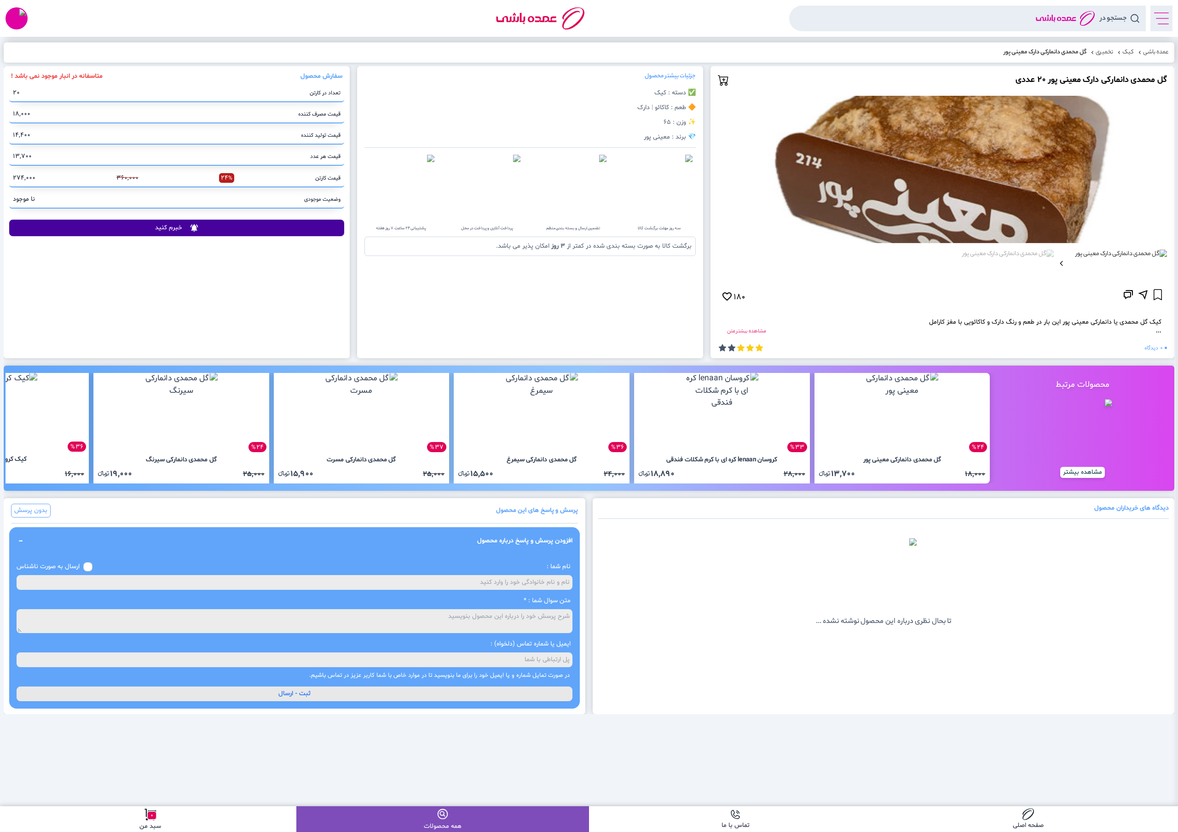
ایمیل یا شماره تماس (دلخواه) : (531, 644)
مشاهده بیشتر (1082, 472)
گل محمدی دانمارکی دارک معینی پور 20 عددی (1091, 80)
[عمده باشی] (540, 18)
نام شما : (559, 566)
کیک (1128, 52)
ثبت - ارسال (294, 693)
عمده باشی (1156, 52)
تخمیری (1104, 52)
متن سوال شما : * (547, 600)
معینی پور (657, 137)
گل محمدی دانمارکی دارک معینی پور (1045, 52)
